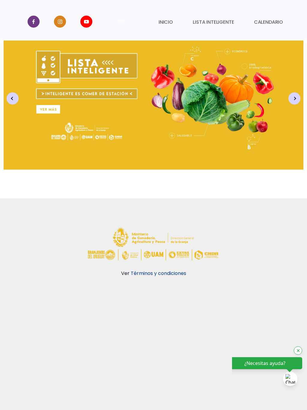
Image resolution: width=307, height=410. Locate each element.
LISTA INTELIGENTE (213, 22)
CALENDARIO (268, 22)
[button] (294, 98)
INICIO (166, 22)
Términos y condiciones (158, 273)
